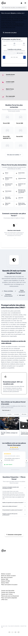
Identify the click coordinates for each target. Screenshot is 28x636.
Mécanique (24, 414)
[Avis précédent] (1, 460)
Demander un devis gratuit (15, 534)
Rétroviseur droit (10, 27)
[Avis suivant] (26, 460)
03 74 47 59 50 (14, 539)
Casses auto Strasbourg (8, 592)
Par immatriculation (9, 53)
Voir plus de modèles (13, 154)
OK (24, 7)
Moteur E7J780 (5, 581)
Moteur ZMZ (4, 579)
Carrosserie (16, 414)
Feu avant (8, 25)
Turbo (7, 24)
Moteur (3, 24)
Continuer (13, 62)
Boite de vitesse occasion (8, 575)
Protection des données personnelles (9, 614)
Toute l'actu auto (5, 410)
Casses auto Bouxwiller (7, 590)
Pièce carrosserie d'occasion (9, 584)
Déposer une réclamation (14, 603)
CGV (2, 612)
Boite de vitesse (14, 24)
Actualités (9, 414)
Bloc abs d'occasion (7, 577)
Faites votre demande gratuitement (15, 244)
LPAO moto (4, 599)
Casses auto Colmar (7, 594)
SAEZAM (5, 627)
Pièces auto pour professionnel (10, 596)
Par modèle (20, 53)
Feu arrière (14, 25)
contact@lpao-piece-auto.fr (9, 560)
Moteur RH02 (5, 583)
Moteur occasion (6, 574)
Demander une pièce (11, 32)
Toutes (3, 414)
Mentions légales (4, 610)
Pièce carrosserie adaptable (9, 597)
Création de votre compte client (7, 616)
